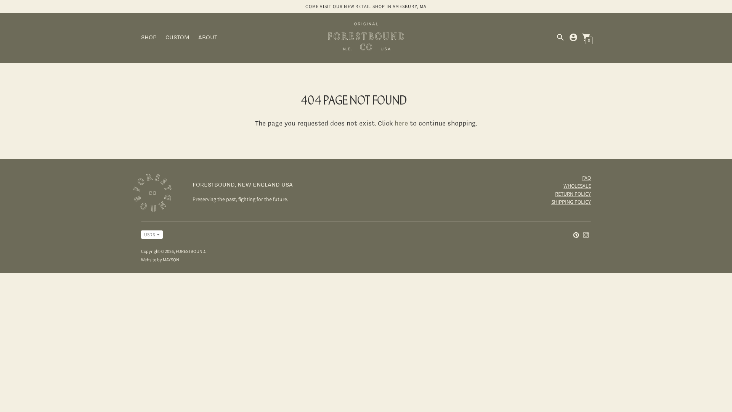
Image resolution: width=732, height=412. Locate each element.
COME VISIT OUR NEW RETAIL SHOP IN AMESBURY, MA (365, 6)
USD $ (149, 234)
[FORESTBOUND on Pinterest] (576, 234)
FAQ (586, 177)
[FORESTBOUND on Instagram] (586, 234)
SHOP (149, 37)
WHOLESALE (577, 185)
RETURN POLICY (573, 193)
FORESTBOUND (190, 251)
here (401, 123)
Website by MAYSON (160, 259)
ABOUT (207, 37)
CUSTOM (177, 37)
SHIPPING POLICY (571, 201)
